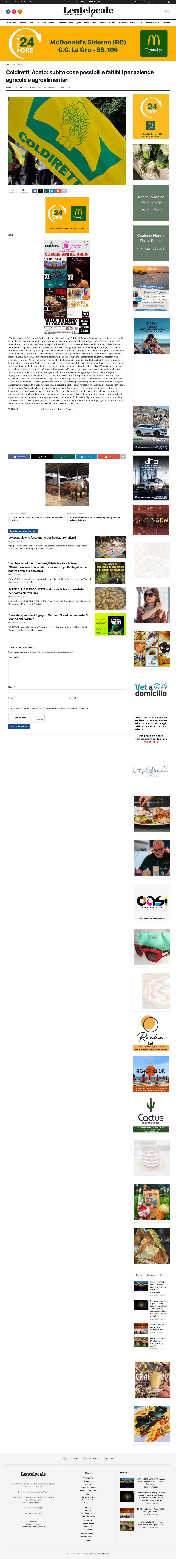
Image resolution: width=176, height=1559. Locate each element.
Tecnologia (88, 1529)
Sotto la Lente (88, 1526)
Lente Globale (136, 23)
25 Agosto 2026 (151, 1503)
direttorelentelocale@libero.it (33, 1527)
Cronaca (22, 23)
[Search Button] (168, 2)
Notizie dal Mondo (88, 1516)
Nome (11, 687)
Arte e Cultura (90, 23)
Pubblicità (19, 2)
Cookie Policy (29, 2)
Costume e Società (46, 23)
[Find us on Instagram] (14, 11)
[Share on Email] (58, 191)
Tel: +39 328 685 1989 (33, 1513)
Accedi (137, 2)
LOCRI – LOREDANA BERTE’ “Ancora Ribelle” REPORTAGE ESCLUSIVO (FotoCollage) (158, 1287)
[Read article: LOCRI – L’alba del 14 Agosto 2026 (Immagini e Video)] (127, 1513)
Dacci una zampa (87, 1536)
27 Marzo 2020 (11, 87)
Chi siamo (10, 2)
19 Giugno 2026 (16, 623)
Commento (14, 657)
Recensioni (88, 1503)
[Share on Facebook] (34, 191)
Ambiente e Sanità (65, 23)
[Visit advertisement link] (88, 43)
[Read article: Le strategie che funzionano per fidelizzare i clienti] (110, 547)
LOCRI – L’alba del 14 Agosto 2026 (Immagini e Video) (158, 1327)
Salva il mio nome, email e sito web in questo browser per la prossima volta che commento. (50, 708)
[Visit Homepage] (88, 12)
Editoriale (123, 23)
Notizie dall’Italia (87, 1513)
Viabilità (166, 23)
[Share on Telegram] (52, 191)
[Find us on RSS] (19, 11)
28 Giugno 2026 (16, 597)
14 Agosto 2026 (151, 1514)
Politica (32, 23)
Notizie (112, 23)
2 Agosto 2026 (16, 574)
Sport (78, 23)
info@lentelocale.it (33, 1524)
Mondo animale (152, 23)
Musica (103, 23)
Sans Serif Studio (103, 1554)
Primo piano (11, 23)
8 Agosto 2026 (16, 541)
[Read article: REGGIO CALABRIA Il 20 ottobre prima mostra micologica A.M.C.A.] (127, 1526)
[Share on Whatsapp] (46, 191)
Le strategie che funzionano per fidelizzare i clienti (42, 537)
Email (11, 698)
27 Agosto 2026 (151, 1487)
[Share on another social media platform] (64, 191)
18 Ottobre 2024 (151, 1528)
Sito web (72, 698)
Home (8, 65)
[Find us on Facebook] (8, 11)
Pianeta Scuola (88, 1500)
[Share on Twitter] (40, 191)
